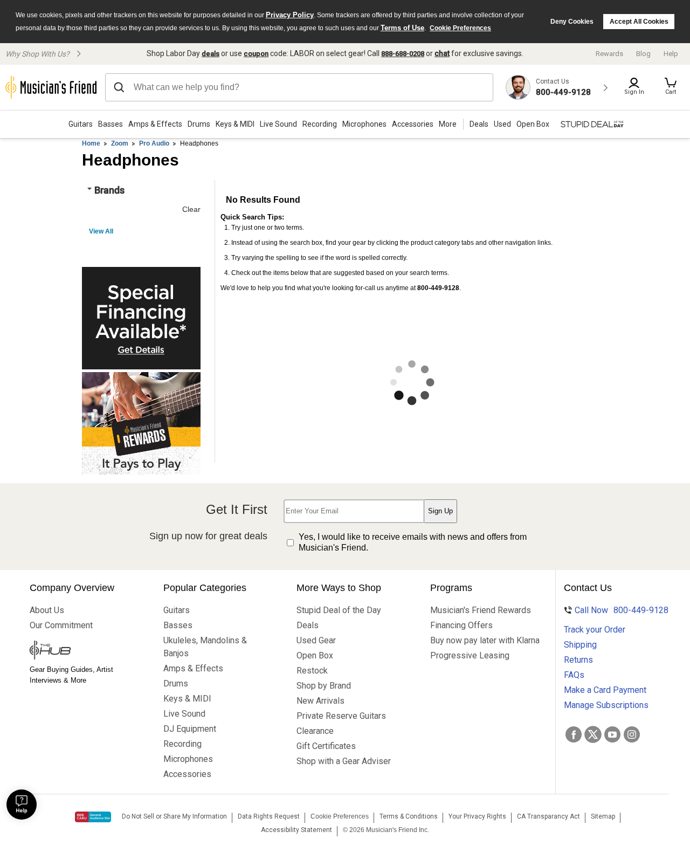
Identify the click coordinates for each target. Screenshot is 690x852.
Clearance (315, 731)
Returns (578, 660)
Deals (307, 625)
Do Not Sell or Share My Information (174, 816)
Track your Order (594, 629)
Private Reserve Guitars (341, 716)
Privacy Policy (290, 15)
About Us (47, 610)
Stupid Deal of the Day (338, 610)
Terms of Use (402, 28)
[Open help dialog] (21, 804)
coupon (256, 54)
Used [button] (502, 124)
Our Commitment (61, 625)
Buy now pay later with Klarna (476, 640)
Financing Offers (461, 625)
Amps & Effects (155, 124)
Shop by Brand (323, 686)
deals (210, 54)
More (448, 124)
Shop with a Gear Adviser (342, 761)
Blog (643, 54)
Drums (199, 124)
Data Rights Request (269, 816)
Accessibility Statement (296, 830)
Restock (312, 670)
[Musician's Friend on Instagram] (631, 734)
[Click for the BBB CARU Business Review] (93, 817)
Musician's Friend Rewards (476, 610)
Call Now (615, 610)
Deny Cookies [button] (572, 21)
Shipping (580, 645)
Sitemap (603, 816)
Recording (319, 124)
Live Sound (278, 124)
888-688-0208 (402, 54)
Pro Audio (154, 143)
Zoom (119, 143)
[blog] (75, 651)
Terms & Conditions (409, 816)
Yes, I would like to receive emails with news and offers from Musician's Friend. (413, 542)
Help (671, 54)
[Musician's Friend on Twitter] (593, 734)
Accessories (412, 124)
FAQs (574, 675)
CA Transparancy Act (548, 816)
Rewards (609, 54)
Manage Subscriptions (606, 705)
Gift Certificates (326, 746)
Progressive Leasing (469, 655)
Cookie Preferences (460, 28)
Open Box (314, 655)
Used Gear (316, 640)
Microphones (364, 124)
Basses (110, 124)
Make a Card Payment (605, 690)
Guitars (80, 124)
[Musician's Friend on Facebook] (573, 734)
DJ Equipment (189, 729)
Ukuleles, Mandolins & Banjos (205, 646)
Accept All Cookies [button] (639, 21)
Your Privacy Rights (477, 816)
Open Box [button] (532, 124)
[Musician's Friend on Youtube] (612, 734)
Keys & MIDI (235, 124)
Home (91, 143)
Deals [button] (479, 124)
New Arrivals (320, 701)
